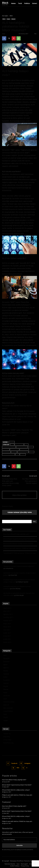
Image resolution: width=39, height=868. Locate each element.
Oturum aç (7, 733)
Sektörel (6, 705)
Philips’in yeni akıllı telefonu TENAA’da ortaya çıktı (19, 548)
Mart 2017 (6, 630)
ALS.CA (12, 442)
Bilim (11, 16)
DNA (26, 444)
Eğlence (6, 668)
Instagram (27, 763)
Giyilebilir (6, 674)
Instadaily (6, 449)
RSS (18, 768)
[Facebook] (4, 38)
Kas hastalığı (24, 449)
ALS (12, 444)
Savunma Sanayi (8, 702)
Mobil (5, 692)
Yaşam (5, 717)
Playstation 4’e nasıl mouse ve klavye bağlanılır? (18, 566)
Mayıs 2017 (7, 624)
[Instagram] (21, 763)
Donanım (6, 661)
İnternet (6, 683)
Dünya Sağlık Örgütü (9, 447)
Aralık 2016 (7, 639)
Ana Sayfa (5, 16)
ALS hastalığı (19, 444)
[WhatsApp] (18, 38)
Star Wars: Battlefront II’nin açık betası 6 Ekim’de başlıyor (29, 481)
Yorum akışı (7, 740)
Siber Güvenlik (8, 708)
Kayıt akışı (6, 737)
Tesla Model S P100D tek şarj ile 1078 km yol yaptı (19, 553)
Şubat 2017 (7, 633)
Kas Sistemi (6, 452)
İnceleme (6, 680)
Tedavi (23, 454)
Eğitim (5, 665)
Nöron (31, 452)
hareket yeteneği (22, 447)
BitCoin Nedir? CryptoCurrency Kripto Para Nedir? (19, 539)
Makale (13, 19)
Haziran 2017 (7, 620)
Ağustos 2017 (8, 614)
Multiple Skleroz (22, 452)
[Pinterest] (14, 38)
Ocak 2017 (7, 636)
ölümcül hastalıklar (8, 454)
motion (14, 452)
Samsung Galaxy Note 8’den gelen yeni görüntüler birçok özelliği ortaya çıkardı (10, 482)
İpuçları (5, 686)
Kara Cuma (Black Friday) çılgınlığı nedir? (16, 534)
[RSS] (13, 768)
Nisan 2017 (7, 627)
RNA (17, 454)
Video (5, 714)
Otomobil (6, 696)
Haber (8, 19)
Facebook (14, 763)
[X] (9, 38)
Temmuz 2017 (8, 617)
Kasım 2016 (7, 642)
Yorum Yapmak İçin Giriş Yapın (19, 512)
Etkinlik (5, 671)
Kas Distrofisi (14, 449)
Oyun (5, 699)
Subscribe (19, 845)
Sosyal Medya (8, 711)
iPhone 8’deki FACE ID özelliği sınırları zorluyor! (18, 543)
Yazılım (5, 720)
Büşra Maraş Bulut (11, 33)
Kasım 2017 (7, 608)
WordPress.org (8, 743)
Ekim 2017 (6, 611)
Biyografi (6, 658)
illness (31, 447)
